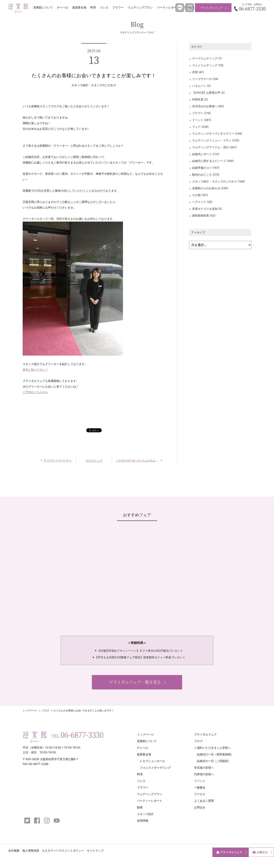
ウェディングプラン (140, 7)
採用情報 (142, 820)
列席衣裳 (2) (200, 99)
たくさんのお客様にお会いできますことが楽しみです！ (94, 75)
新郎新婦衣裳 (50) (203, 215)
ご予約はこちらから (35, 392)
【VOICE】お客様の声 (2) (208, 92)
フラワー (118, 7)
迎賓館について (43, 7)
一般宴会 (199, 787)
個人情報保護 (30, 850)
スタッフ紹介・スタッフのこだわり (93, 85)
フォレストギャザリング (155, 767)
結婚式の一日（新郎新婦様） (215, 754)
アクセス (189, 7)
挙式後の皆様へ (204, 767)
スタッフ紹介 (145, 814)
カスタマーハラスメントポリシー (63, 850)
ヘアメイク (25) (202, 202)
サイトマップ (95, 850)
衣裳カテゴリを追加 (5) (207, 208)
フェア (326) (200, 126)
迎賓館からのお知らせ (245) (210, 188)
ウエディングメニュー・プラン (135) (215, 140)
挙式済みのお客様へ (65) (208, 106)
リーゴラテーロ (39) (205, 79)
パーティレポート (168, 7)
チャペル (62, 7)
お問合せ (199, 807)
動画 (140, 807)
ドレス (104, 7)
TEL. (78, 734)
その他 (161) (200, 195)
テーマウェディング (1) (207, 58)
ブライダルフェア (211, 8)
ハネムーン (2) (201, 85)
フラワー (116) (201, 113)
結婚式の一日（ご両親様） (214, 761)
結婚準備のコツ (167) (205, 167)
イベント (199, 780)
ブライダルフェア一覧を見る (135, 682)
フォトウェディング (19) (207, 65)
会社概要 (13, 850)
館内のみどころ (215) (205, 174)
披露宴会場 (79, 7)
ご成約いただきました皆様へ (212, 747)
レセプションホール (152, 761)
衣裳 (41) (198, 72)
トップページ (30, 710)
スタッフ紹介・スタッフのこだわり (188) (218, 181)
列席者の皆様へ (204, 774)
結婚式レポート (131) (205, 154)
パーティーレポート (149, 800)
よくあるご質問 (204, 800)
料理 (93, 7)
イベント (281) (201, 120)
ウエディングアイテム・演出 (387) (214, 147)
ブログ (45, 710)
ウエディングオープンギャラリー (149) (217, 133)
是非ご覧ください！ (35, 369)
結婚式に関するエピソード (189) (213, 161)
